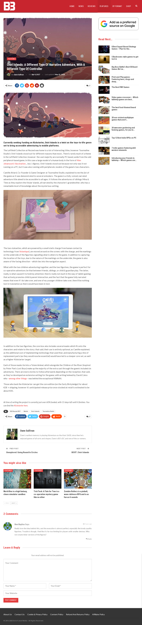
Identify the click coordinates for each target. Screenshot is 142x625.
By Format (117, 6)
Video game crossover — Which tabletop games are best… (125, 98)
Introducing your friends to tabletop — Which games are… (124, 159)
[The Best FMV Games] (104, 90)
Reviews (92, 6)
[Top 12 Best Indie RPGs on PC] (104, 140)
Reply (90, 539)
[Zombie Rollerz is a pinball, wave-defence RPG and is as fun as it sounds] (78, 479)
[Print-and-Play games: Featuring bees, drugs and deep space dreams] (104, 80)
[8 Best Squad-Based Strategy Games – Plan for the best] (104, 49)
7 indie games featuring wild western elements (124, 149)
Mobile (26, 411)
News (81, 6)
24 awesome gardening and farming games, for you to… (123, 129)
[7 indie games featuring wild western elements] (104, 151)
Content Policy (56, 614)
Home (72, 6)
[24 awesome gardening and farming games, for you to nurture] (104, 130)
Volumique (24, 251)
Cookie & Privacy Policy (37, 614)
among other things (18, 378)
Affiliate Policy (98, 614)
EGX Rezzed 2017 (15, 411)
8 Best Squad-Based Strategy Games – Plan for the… (124, 48)
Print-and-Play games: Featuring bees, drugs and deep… (123, 79)
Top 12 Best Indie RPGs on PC (124, 138)
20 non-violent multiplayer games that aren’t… (123, 118)
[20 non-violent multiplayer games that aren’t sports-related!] (104, 120)
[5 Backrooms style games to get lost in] (104, 59)
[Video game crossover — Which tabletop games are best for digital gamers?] (104, 100)
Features (104, 6)
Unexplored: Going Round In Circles (22, 452)
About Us (7, 614)
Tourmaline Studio (48, 411)
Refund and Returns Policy (77, 614)
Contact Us (20, 614)
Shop (128, 6)
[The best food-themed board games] (104, 110)
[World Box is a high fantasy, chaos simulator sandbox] (17, 479)
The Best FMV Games (120, 87)
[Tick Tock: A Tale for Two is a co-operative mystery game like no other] (47, 479)
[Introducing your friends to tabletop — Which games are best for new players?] (104, 161)
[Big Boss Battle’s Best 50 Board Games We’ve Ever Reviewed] (104, 70)
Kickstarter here (21, 405)
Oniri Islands (35, 411)
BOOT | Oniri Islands (80, 452)
